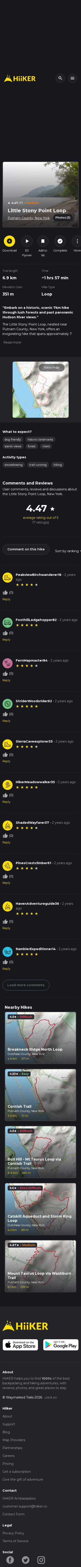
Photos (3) (62, 217)
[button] (11, 342)
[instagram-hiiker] (41, 1560)
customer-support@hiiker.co (24, 1506)
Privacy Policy (13, 1533)
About (7, 1416)
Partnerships (12, 1448)
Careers (8, 1456)
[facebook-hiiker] (10, 1560)
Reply (6, 599)
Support (8, 1424)
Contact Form (13, 1514)
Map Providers (13, 1440)
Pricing (8, 1464)
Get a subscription (16, 1472)
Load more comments (26, 985)
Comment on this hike (26, 549)
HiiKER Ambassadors (19, 1498)
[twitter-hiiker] (26, 1560)
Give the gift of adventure (22, 1479)
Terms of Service (15, 1541)
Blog (6, 1432)
